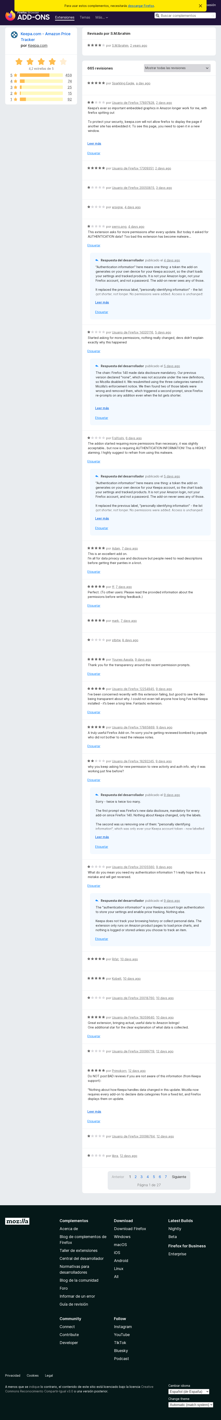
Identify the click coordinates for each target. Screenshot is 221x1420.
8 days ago (130, 640)
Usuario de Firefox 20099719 (133, 1051)
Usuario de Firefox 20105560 (133, 867)
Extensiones (64, 17)
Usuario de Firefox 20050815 (133, 188)
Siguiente (179, 1177)
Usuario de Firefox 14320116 (132, 332)
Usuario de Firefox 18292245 (133, 761)
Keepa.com (37, 45)
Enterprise (177, 1254)
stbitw (116, 640)
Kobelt (116, 978)
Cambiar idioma (179, 1385)
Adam (116, 548)
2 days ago (164, 102)
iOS (117, 1252)
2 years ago (138, 45)
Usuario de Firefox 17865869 (133, 727)
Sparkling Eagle (123, 83)
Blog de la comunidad (79, 1280)
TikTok (120, 1342)
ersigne (117, 207)
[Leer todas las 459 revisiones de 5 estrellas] (41, 75)
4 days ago (133, 207)
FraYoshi (118, 438)
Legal (49, 1375)
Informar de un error (77, 1296)
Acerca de (69, 1228)
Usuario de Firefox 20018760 (133, 998)
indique (34, 1386)
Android (121, 1260)
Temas (85, 17)
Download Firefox (130, 1228)
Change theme (178, 1399)
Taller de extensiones (79, 1250)
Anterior (118, 1177)
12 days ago (165, 1051)
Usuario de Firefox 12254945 (133, 689)
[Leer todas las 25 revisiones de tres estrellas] (41, 87)
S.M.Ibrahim (120, 45)
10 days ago (129, 959)
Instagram (123, 1326)
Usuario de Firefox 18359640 (133, 1017)
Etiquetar (93, 153)
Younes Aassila (122, 659)
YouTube (122, 1334)
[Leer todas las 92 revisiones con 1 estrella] (41, 99)
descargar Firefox (141, 6)
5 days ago (163, 332)
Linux (118, 1268)
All (116, 1276)
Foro (64, 1288)
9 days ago (143, 659)
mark (115, 620)
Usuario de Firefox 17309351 (132, 168)
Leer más (94, 143)
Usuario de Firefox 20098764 (133, 1136)
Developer (69, 1342)
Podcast (121, 1358)
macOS (120, 1244)
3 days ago (164, 188)
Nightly (174, 1228)
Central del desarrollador (82, 1258)
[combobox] (185, 15)
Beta (172, 1236)
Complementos (74, 1220)
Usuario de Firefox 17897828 (133, 102)
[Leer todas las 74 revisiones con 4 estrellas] (41, 81)
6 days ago (134, 438)
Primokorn (119, 1071)
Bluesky (121, 1350)
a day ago (143, 83)
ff (113, 587)
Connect (67, 1326)
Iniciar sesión (206, 5)
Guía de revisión (74, 1304)
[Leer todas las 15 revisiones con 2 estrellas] (41, 93)
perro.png (119, 226)
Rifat (115, 959)
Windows (122, 1236)
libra (115, 1156)
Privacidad (12, 1375)
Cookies (33, 1375)
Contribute (69, 1334)
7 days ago (130, 548)
